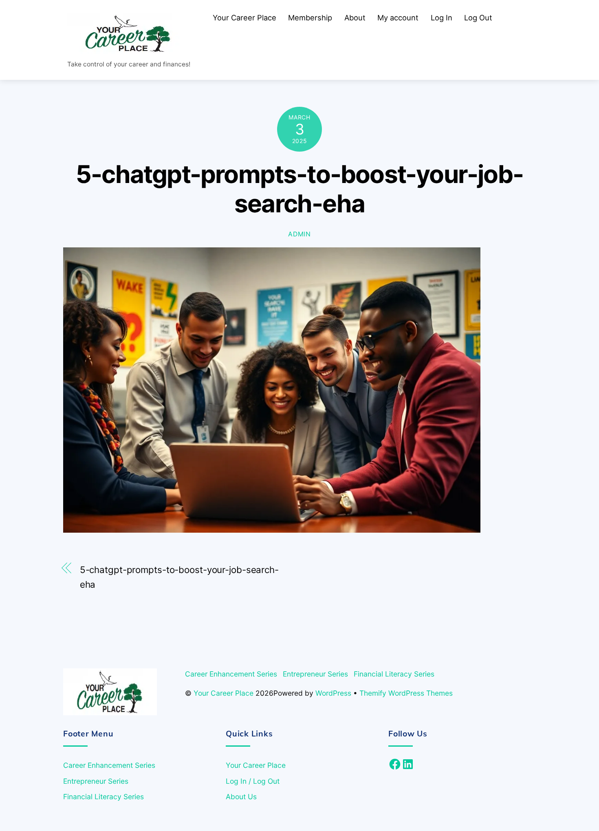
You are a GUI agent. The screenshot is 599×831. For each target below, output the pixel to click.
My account (397, 17)
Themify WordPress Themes (406, 693)
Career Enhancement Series (231, 674)
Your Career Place (244, 17)
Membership (310, 17)
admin (299, 234)
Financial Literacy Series (394, 674)
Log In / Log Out (253, 781)
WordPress (333, 693)
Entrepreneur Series (315, 674)
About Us (241, 796)
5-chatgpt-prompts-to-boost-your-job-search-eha (299, 188)
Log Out (478, 17)
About (355, 17)
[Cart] (510, 17)
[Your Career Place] (128, 50)
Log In (441, 17)
